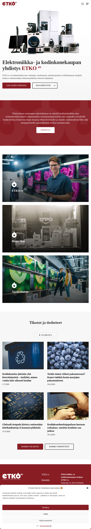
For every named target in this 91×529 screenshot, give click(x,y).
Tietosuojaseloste (45, 526)
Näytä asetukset (45, 520)
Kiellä (45, 514)
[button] (87, 488)
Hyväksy (45, 507)
